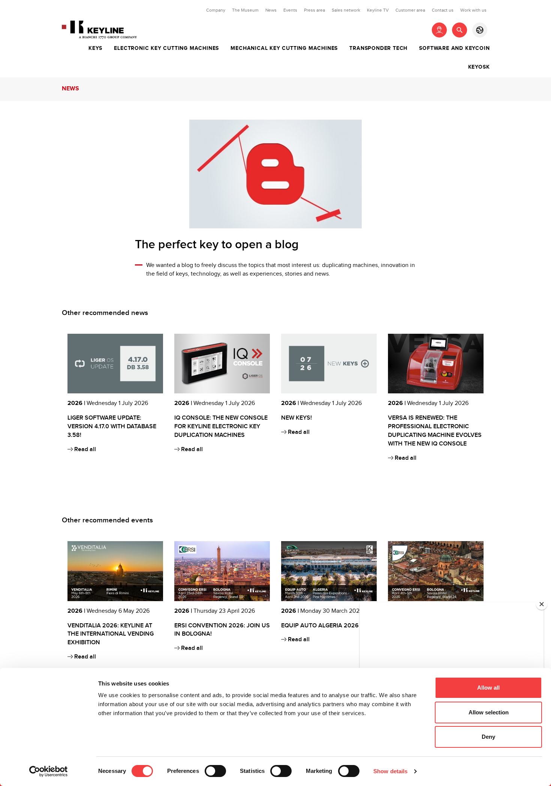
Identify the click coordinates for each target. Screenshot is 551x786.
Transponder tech (378, 48)
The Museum (245, 10)
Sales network (346, 10)
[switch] (215, 771)
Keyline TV (378, 10)
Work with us (473, 10)
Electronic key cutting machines (166, 48)
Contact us (443, 10)
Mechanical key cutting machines (284, 48)
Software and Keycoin (454, 48)
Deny (488, 737)
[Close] (541, 604)
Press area (314, 10)
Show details (390, 771)
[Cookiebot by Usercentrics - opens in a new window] (48, 771)
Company (215, 10)
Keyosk (479, 67)
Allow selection (489, 712)
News (271, 10)
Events (290, 10)
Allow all (488, 687)
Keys (95, 48)
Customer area (410, 10)
